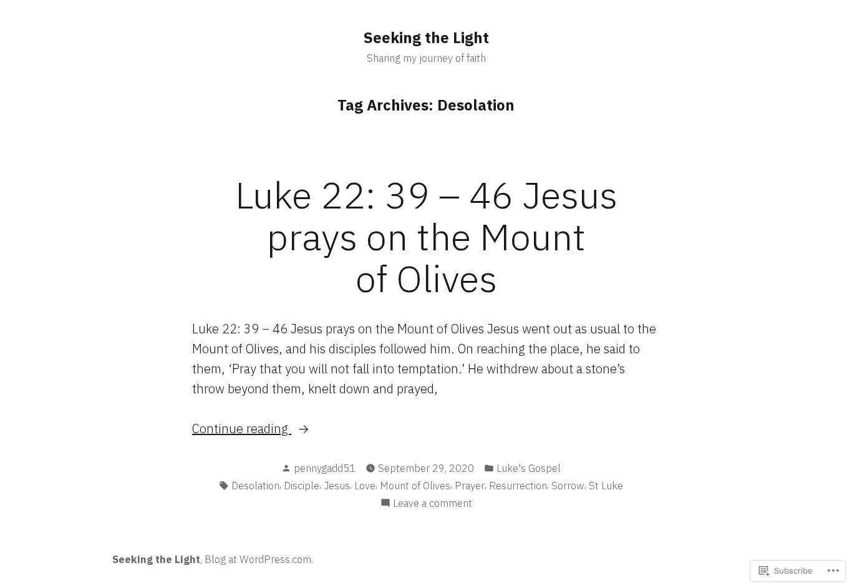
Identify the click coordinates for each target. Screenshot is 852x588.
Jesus (337, 485)
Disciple (301, 485)
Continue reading (241, 429)
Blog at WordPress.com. (259, 559)
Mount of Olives (415, 485)
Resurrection (518, 485)
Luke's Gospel (528, 468)
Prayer (470, 485)
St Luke (606, 485)
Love (364, 485)
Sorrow (567, 485)
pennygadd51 (325, 468)
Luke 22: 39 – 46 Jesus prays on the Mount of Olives (426, 236)
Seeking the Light (426, 37)
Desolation (255, 485)
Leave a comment (432, 504)
